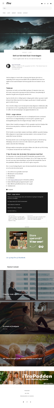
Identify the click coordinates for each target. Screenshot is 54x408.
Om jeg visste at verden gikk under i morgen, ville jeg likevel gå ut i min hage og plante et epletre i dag (16, 218)
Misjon (20, 12)
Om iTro (27, 393)
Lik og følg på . (15, 257)
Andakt (14, 12)
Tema (4, 12)
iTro (9, 3)
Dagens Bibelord (15, 180)
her (29, 149)
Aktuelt (25, 12)
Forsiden (27, 390)
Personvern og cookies (27, 396)
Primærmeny (3, 3)
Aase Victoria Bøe (16, 64)
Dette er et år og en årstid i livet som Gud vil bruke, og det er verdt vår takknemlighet (36, 218)
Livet (8, 12)
